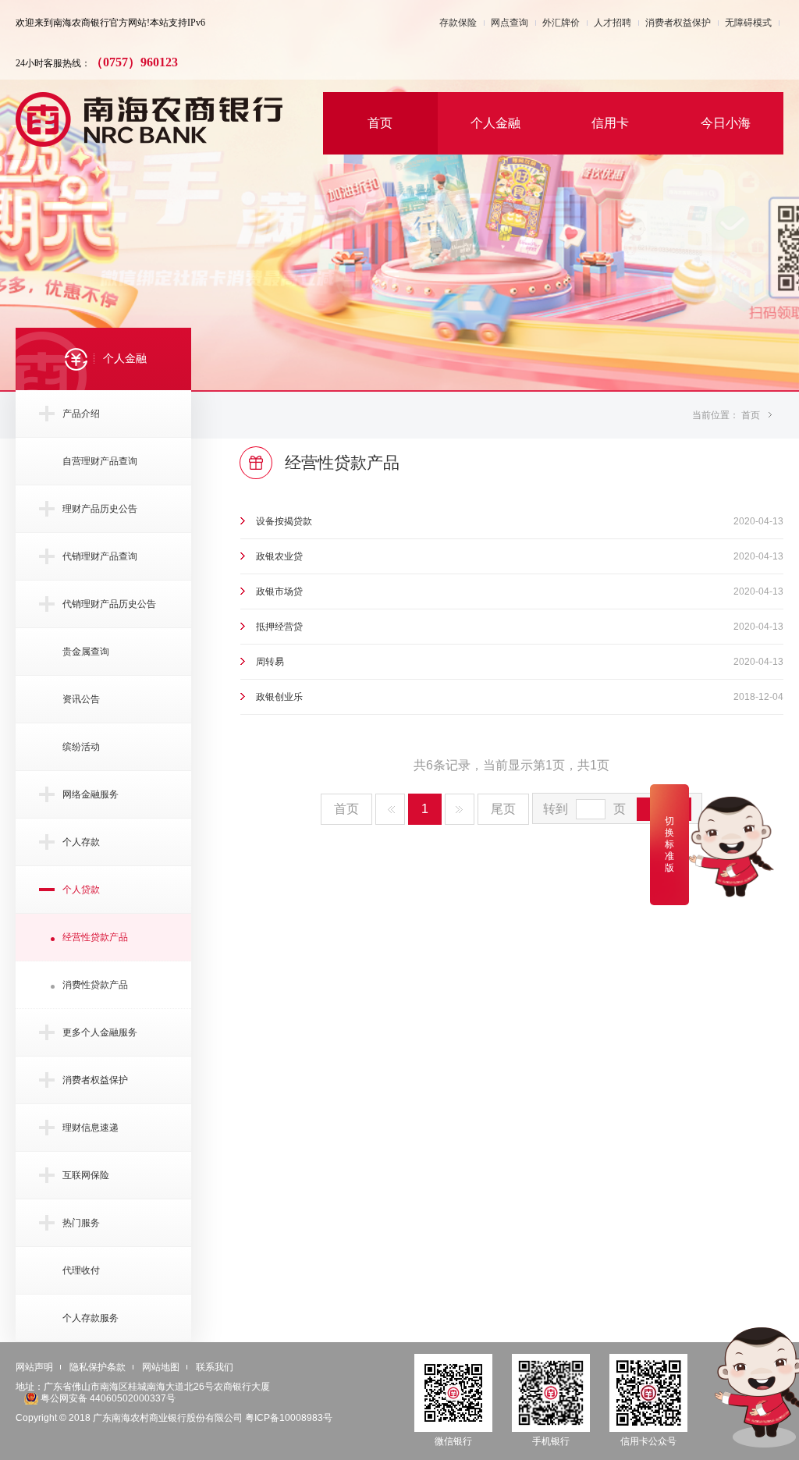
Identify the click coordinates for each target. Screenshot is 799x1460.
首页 (380, 123)
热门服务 (81, 1222)
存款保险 (458, 23)
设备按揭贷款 (284, 521)
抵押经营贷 (279, 626)
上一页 (390, 809)
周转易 (270, 661)
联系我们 (214, 1367)
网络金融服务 (90, 794)
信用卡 (610, 123)
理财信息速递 (90, 1127)
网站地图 (160, 1367)
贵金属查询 (85, 651)
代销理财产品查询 (99, 556)
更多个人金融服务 (99, 1032)
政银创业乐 (279, 696)
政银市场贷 (279, 591)
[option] (399, 195)
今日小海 (726, 123)
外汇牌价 (561, 23)
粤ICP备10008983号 (288, 1417)
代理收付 (81, 1270)
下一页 (459, 809)
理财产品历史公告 (99, 508)
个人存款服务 (90, 1318)
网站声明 (34, 1367)
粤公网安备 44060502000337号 (108, 1398)
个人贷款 (81, 889)
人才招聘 (612, 23)
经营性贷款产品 (95, 937)
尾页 (503, 808)
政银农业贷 (279, 556)
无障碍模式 (748, 23)
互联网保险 (85, 1175)
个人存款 (81, 842)
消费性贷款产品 (95, 984)
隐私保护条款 (97, 1367)
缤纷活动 (81, 746)
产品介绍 (81, 413)
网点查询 (509, 23)
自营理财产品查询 (99, 461)
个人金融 (495, 123)
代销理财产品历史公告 (109, 604)
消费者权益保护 (678, 23)
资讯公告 (81, 699)
